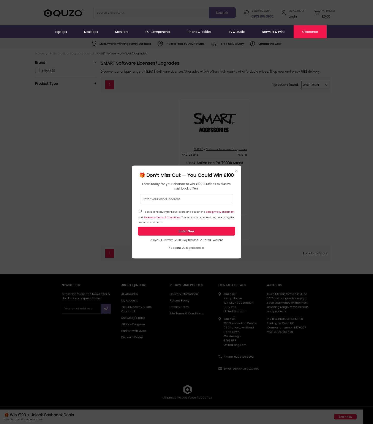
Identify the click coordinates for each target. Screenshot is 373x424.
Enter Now (186, 231)
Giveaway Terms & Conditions (162, 217)
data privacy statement (219, 212)
